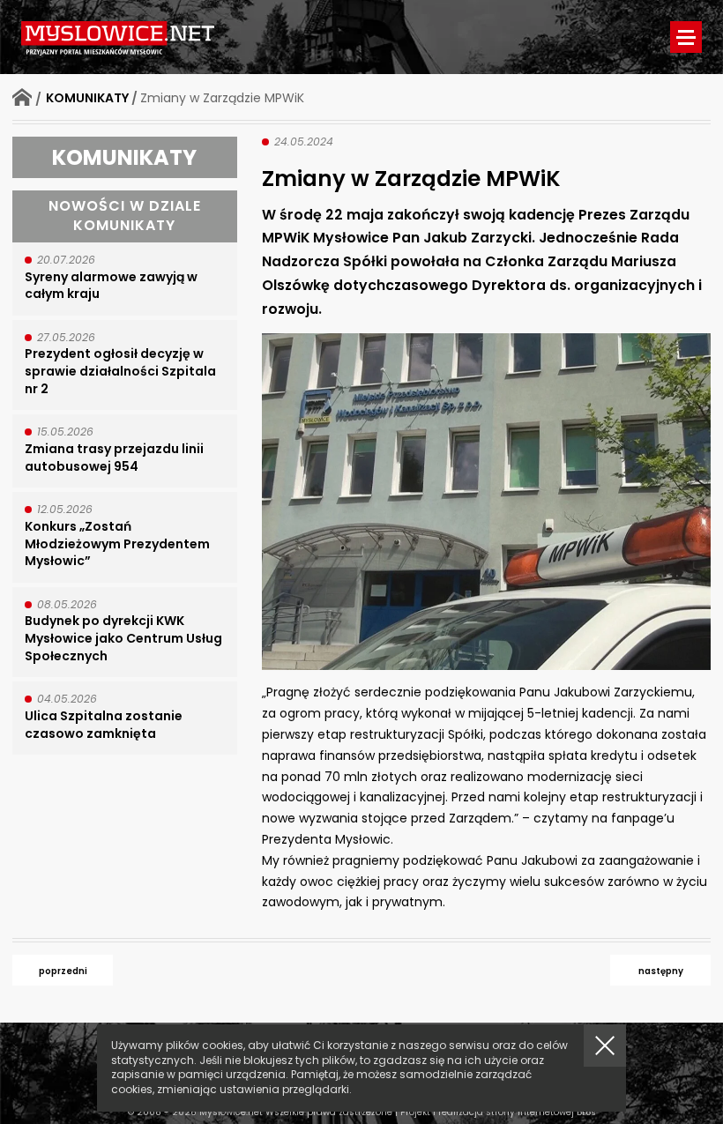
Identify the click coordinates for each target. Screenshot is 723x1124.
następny (660, 971)
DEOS (586, 1113)
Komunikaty (87, 98)
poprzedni (63, 971)
